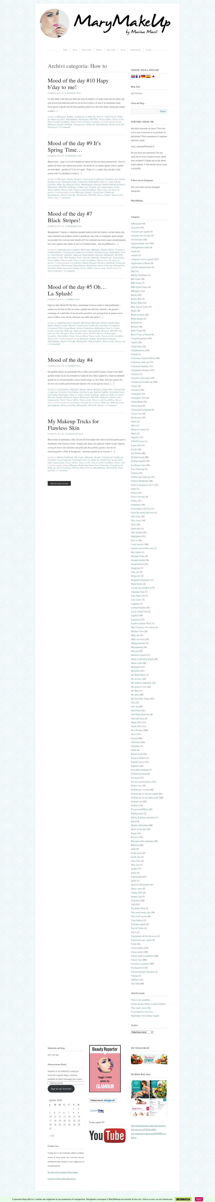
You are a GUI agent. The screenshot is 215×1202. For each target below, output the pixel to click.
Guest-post (135, 528)
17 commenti (111, 405)
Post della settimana (140, 769)
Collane (134, 354)
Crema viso (136, 413)
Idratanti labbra (138, 560)
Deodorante (136, 417)
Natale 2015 (136, 726)
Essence (101, 262)
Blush (111, 249)
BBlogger (61, 116)
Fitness (134, 492)
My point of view (55, 257)
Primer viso (82, 187)
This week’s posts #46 (141, 1007)
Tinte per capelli (138, 924)
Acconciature (63, 389)
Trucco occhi (118, 119)
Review (100, 333)
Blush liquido (137, 318)
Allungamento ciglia (140, 247)
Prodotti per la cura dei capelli (144, 793)
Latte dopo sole (138, 595)
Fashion (99, 50)
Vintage (134, 975)
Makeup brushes (138, 643)
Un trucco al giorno (91, 121)
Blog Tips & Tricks (139, 306)
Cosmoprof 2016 (55, 328)
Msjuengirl (52, 127)
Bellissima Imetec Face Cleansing (94, 465)
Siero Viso (135, 860)
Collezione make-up (140, 362)
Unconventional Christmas (142, 971)
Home (65, 50)
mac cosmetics (54, 265)
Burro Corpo (136, 330)
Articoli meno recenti (59, 483)
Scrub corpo (136, 852)
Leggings (135, 603)
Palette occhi (115, 397)
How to (100, 116)
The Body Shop (138, 908)
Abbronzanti (136, 223)
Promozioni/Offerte (139, 809)
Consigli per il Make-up (84, 124)
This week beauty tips (140, 912)
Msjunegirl (84, 119)
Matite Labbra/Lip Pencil (114, 184)
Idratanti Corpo (138, 556)
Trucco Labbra (104, 195)
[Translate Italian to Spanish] (148, 77)
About (75, 50)
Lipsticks (52, 184)
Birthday (68, 124)
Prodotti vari (94, 187)
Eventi (123, 50)
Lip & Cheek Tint (139, 611)
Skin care (135, 864)
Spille (133, 880)
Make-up (61, 184)
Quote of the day (138, 829)
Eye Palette (120, 179)
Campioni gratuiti (139, 338)
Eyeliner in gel (54, 181)
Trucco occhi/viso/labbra (59, 121)
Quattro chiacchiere (139, 825)
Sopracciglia (107, 187)
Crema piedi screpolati (141, 409)
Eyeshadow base (69, 181)
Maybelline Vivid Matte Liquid (145, 1015)
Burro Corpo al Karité (141, 334)
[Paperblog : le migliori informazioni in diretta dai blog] (97, 1112)
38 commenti (69, 270)
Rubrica (134, 844)
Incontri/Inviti (137, 564)
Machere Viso (137, 631)
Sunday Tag (136, 896)
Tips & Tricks (137, 928)
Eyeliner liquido (101, 392)
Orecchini (135, 746)
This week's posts (138, 916)
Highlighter (94, 181)
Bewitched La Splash (106, 338)
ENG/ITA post (137, 441)
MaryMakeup (102, 124)
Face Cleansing (64, 460)
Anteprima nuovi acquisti (68, 249)
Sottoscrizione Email (57, 1064)
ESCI (198, 1199)
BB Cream (85, 249)
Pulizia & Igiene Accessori (143, 817)
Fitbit (133, 488)
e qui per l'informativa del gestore (62, 1179)
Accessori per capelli (140, 231)
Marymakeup (72, 119)
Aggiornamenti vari (139, 243)
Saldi (133, 848)
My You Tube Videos (140, 698)
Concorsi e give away (140, 377)
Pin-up (101, 405)
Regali (134, 833)
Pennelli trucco (137, 761)
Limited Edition (138, 607)
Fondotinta (83, 181)
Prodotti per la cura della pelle (144, 797)
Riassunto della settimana (142, 841)
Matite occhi (136, 662)
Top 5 (133, 932)
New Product (70, 257)
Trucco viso (76, 121)
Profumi (134, 805)
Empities (135, 437)
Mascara (97, 184)
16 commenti (54, 344)
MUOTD (94, 119)
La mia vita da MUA (140, 587)
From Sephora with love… (143, 1011)
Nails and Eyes (137, 718)
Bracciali (135, 322)
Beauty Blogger (90, 262)
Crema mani (136, 405)
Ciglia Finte (107, 389)
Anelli (133, 251)
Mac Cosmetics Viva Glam (143, 627)
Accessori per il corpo (140, 235)
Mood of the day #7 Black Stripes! (70, 217)
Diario (134, 421)
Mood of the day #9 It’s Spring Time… (74, 146)
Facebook (110, 262)
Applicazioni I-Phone (140, 263)
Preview (134, 777)
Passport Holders (138, 757)
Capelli (134, 342)
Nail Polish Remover (140, 714)
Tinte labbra (62, 336)
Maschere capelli (138, 654)
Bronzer (77, 179)
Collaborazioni (135, 50)
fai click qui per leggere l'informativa (63, 1172)
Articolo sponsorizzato (141, 267)
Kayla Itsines (136, 583)
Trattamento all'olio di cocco (143, 936)
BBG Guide (136, 282)
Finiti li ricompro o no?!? (142, 484)
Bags (133, 271)
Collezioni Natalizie (140, 366)
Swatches (52, 336)
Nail (133, 702)
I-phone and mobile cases (142, 548)
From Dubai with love (141, 508)
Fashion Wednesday (139, 480)
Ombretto (72, 187)
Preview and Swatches (141, 781)
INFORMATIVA (183, 1199)
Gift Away (135, 516)
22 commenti (65, 127)
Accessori (135, 227)
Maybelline (92, 265)
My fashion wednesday (141, 682)
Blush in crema (61, 325)
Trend (116, 187)
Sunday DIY (136, 892)
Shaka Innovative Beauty (68, 268)
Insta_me (135, 571)
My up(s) (65, 333)
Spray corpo (136, 888)
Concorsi (135, 374)
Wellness (135, 979)
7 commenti (65, 197)
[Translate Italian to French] (138, 77)
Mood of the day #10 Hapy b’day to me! (78, 83)
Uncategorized (137, 967)
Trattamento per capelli (141, 939)
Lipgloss (135, 615)
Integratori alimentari (140, 579)
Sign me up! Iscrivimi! (61, 1088)
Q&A (133, 821)
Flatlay (80, 328)
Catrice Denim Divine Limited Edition (148, 1003)
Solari (133, 872)
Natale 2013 (136, 722)
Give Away (136, 520)
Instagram (120, 262)
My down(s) (136, 678)
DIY (133, 425)
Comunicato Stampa (140, 370)
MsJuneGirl (82, 195)
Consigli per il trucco (90, 402)
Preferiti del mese (139, 773)
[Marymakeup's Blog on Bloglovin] (102, 1101)
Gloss (133, 524)
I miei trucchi (110, 116)
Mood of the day (116, 124)
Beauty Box (136, 298)
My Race (135, 690)
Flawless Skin (78, 467)
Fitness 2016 (111, 50)
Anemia (134, 255)
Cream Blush (69, 328)
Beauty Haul (113, 322)
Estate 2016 (136, 445)
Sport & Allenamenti (140, 884)
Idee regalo (136, 552)
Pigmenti (135, 765)
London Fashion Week (141, 623)
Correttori (109, 179)
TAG (133, 904)
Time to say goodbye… (141, 999)
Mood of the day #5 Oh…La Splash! (77, 290)
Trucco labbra (105, 119)
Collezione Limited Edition (143, 358)
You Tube (135, 983)
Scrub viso (135, 856)
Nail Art (134, 706)
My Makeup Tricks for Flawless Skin (73, 424)
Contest (134, 385)
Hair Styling (136, 532)
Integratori (135, 575)
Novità (87, 257)
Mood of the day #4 (70, 359)
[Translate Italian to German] (143, 77)
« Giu (51, 1135)
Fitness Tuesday (138, 496)
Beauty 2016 (86, 50)
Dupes (133, 433)
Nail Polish (136, 710)
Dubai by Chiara (138, 429)
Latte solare (136, 599)
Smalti (134, 868)
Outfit (133, 749)
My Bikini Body (138, 674)
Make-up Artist (58, 119)
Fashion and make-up (140, 476)
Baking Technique (65, 457)
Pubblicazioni (137, 813)
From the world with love (142, 512)
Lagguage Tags (137, 591)
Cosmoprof (114, 325)
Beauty (70, 116)
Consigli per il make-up (84, 116)
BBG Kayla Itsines (139, 287)
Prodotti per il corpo (140, 789)
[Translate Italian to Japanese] (153, 77)
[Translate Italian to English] (133, 77)
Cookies (149, 50)
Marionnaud (67, 265)
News (79, 257)
